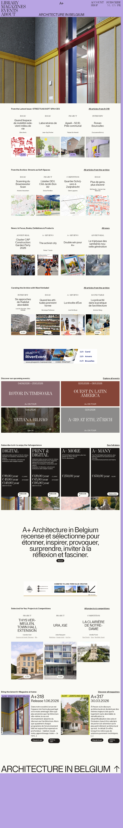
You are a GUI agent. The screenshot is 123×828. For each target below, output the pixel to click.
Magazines (13, 7)
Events (9, 10)
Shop (94, 5)
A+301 (23, 332)
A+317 (48, 213)
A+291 (60, 676)
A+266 (98, 332)
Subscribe (23, 494)
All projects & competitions (97, 609)
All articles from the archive (97, 170)
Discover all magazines (109, 692)
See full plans (113, 445)
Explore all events (111, 378)
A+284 (48, 332)
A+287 (97, 213)
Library (10, 3)
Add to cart (52, 740)
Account (97, 2)
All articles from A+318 (99, 109)
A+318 (23, 154)
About (8, 14)
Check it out (37, 740)
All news (106, 228)
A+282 (23, 213)
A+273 (73, 332)
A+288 (73, 213)
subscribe (113, 2)
